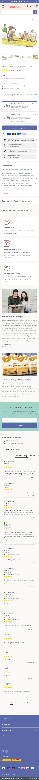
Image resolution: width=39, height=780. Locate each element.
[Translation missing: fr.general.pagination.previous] (3, 1)
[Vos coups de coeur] (32, 6)
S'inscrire (19, 425)
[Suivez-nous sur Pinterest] (6, 751)
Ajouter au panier (19, 128)
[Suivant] (34, 34)
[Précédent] (5, 34)
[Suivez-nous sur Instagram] (3, 751)
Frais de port (12, 78)
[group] (19, 441)
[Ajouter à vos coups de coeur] (34, 20)
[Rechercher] (35, 12)
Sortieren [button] (7, 449)
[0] (36, 6)
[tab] (21, 456)
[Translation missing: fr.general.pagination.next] (36, 1)
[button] (11, 703)
